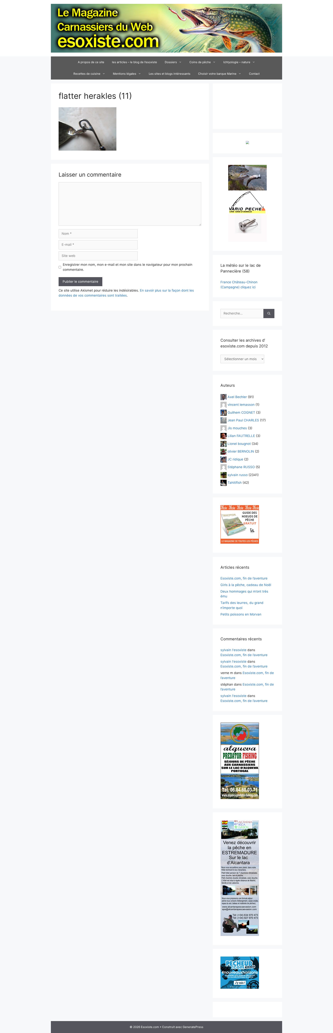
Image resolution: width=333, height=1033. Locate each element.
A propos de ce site (91, 62)
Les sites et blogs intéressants (169, 73)
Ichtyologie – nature (236, 62)
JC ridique (235, 459)
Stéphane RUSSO (241, 467)
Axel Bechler (237, 397)
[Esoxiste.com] (166, 28)
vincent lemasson (241, 405)
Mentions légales (124, 73)
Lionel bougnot (239, 443)
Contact (254, 73)
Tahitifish (235, 483)
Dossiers (171, 62)
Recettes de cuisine (86, 73)
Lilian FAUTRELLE (241, 436)
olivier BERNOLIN (241, 451)
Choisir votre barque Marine (217, 73)
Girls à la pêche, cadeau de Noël (245, 585)
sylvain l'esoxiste (233, 650)
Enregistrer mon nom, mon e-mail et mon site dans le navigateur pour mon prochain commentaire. (127, 267)
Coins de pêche (200, 62)
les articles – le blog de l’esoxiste (134, 62)
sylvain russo (238, 475)
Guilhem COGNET (241, 412)
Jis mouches (237, 428)
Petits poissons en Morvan (240, 614)
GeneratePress (193, 1027)
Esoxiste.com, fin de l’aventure (243, 578)
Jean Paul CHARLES (243, 420)
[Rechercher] (268, 313)
